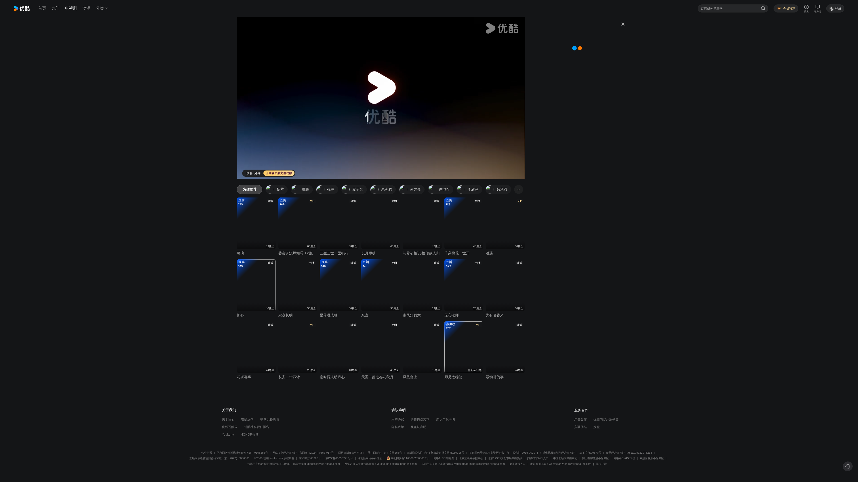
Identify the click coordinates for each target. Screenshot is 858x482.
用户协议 (397, 419)
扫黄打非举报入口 (538, 458)
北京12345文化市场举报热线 (505, 458)
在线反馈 (247, 419)
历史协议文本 (420, 419)
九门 (56, 8)
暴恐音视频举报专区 (652, 458)
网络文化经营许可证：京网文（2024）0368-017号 (303, 452)
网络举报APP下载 (624, 458)
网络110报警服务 (443, 458)
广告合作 (580, 419)
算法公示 (601, 463)
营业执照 (206, 452)
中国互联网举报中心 (565, 458)
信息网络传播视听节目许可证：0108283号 (242, 452)
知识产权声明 (445, 419)
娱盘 (596, 427)
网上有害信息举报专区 (595, 458)
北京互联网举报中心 (471, 458)
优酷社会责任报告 (256, 427)
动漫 (86, 8)
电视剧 (71, 8)
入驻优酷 (580, 427)
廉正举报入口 (517, 463)
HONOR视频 (250, 434)
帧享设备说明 (269, 419)
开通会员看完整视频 (279, 173)
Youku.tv (228, 434)
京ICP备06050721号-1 (339, 458)
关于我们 (228, 419)
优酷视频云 (230, 427)
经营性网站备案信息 (370, 458)
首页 (42, 8)
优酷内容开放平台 (605, 419)
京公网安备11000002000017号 (410, 458)
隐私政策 (397, 427)
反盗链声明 (418, 427)
